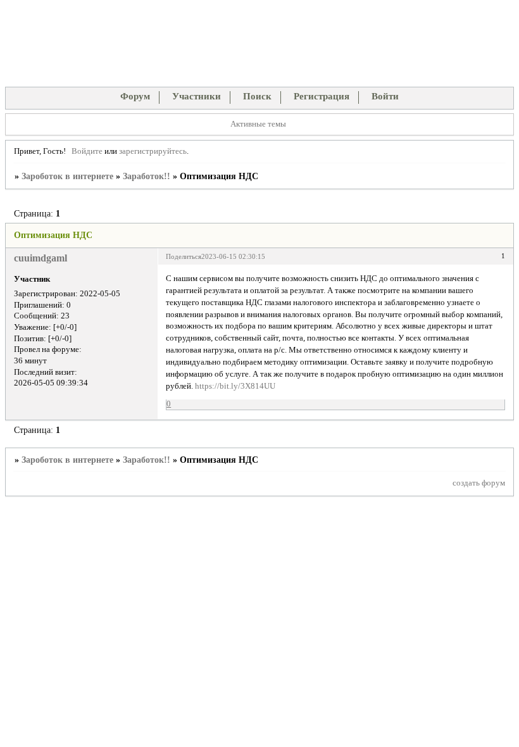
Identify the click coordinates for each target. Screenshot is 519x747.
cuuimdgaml (40, 258)
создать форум (479, 483)
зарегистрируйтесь (153, 151)
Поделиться (183, 256)
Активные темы (258, 124)
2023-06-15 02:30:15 (233, 256)
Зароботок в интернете (67, 176)
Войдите (87, 151)
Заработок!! (146, 176)
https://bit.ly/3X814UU (235, 386)
